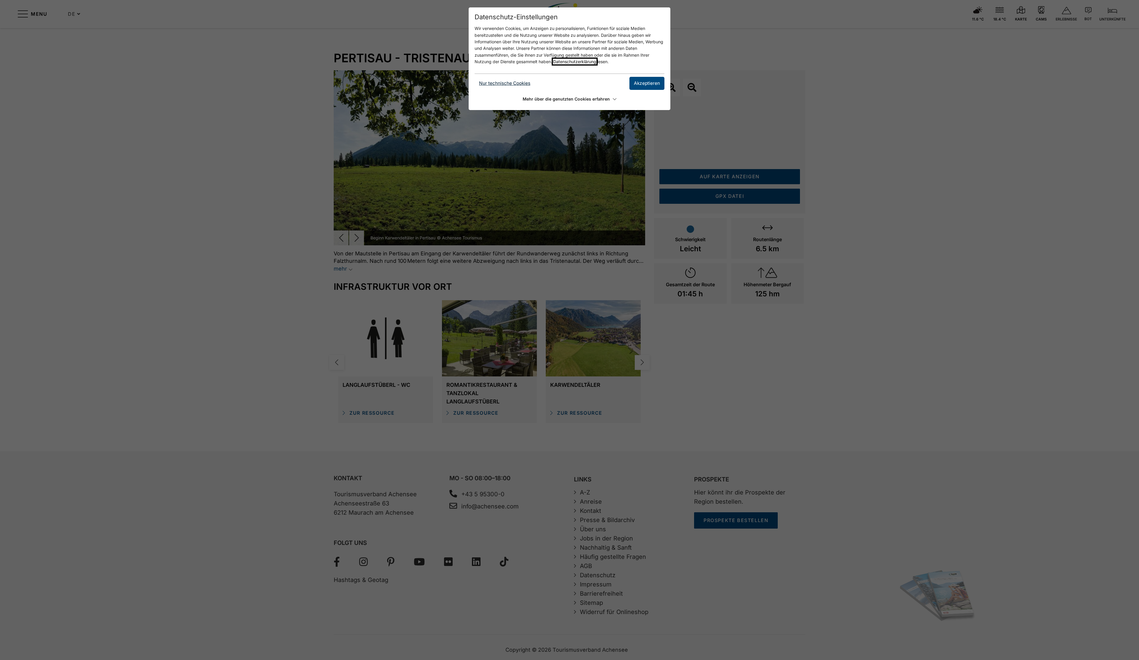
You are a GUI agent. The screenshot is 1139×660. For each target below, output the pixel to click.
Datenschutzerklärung (574, 61)
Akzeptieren (647, 83)
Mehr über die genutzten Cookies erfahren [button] (566, 98)
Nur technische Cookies (504, 83)
